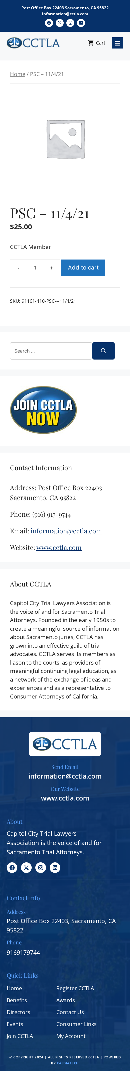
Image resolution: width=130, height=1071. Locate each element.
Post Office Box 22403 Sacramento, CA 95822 (65, 8)
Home (17, 74)
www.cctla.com (65, 798)
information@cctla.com (65, 14)
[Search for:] (51, 351)
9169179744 (23, 952)
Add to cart (83, 267)
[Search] (103, 351)
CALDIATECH (68, 1063)
